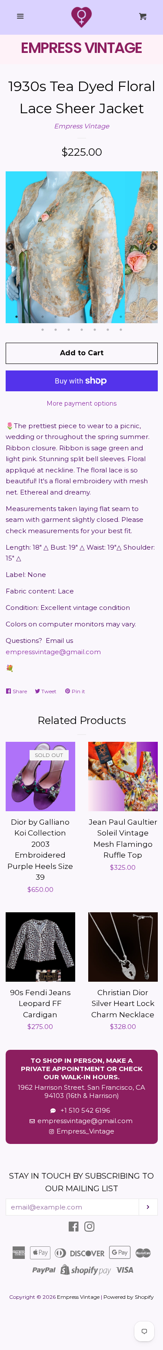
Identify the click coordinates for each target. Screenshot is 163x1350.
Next (153, 247)
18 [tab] (120, 329)
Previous (10, 247)
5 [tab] (68, 316)
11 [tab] (147, 316)
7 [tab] (94, 316)
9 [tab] (120, 316)
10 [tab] (134, 316)
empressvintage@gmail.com (53, 652)
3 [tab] (42, 316)
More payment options (82, 403)
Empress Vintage (81, 126)
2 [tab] (29, 316)
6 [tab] (81, 316)
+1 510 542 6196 (83, 1110)
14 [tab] (68, 329)
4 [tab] (55, 316)
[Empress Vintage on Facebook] (73, 1228)
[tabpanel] (82, 247)
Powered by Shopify (128, 1297)
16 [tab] (94, 329)
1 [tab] (16, 316)
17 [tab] (107, 329)
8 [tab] (107, 316)
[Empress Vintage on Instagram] (89, 1228)
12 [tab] (42, 329)
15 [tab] (81, 329)
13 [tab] (55, 329)
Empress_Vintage (85, 1131)
